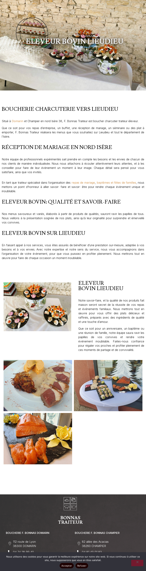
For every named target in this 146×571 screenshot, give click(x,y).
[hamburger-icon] (137, 7)
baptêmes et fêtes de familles (116, 182)
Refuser (81, 565)
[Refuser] (137, 563)
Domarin (17, 121)
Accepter (66, 565)
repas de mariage (83, 182)
